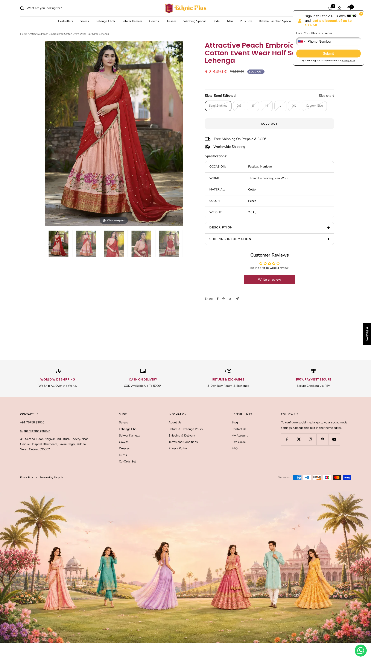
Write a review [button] (269, 279)
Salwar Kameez (132, 21)
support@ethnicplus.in (35, 431)
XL (294, 106)
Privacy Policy (178, 448)
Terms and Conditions (183, 442)
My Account (240, 435)
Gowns (154, 21)
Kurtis (123, 455)
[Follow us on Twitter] (299, 439)
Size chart (326, 95)
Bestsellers (65, 21)
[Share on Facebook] (218, 298)
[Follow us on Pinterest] (322, 439)
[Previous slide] (49, 131)
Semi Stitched (218, 106)
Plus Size (246, 21)
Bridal (216, 21)
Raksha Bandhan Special (275, 21)
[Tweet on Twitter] (230, 298)
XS (239, 106)
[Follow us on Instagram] (310, 439)
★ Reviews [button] (367, 333)
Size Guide (239, 442)
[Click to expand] (114, 133)
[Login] (339, 8)
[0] (330, 8)
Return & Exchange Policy (186, 429)
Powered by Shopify (51, 477)
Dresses (171, 21)
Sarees (84, 21)
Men (230, 21)
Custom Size (314, 106)
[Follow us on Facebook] (287, 439)
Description (221, 227)
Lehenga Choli (105, 21)
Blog (235, 422)
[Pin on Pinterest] (223, 298)
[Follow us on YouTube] (334, 439)
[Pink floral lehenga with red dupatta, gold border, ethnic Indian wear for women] (58, 244)
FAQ (235, 448)
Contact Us (239, 429)
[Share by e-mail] (237, 298)
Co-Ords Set (127, 461)
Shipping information (230, 239)
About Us (175, 422)
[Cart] (349, 8)
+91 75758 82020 (32, 422)
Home (23, 34)
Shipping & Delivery (182, 435)
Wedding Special (194, 21)
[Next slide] (178, 131)
